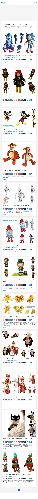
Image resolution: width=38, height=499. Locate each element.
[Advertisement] (19, 11)
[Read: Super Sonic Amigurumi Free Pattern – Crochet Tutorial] (19, 42)
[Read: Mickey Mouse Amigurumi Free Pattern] (19, 118)
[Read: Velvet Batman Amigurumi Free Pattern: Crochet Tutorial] (19, 423)
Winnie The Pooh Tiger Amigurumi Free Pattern (15, 170)
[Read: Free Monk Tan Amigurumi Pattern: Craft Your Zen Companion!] (19, 383)
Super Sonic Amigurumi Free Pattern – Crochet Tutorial (17, 55)
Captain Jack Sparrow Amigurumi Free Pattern (15, 96)
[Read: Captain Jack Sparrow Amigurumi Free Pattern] (19, 81)
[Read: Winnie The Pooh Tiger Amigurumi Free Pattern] (19, 155)
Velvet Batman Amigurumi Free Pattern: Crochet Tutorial (17, 438)
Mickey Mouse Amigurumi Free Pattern (13, 130)
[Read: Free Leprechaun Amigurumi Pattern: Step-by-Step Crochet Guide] (19, 267)
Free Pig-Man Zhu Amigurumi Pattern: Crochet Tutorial (17, 358)
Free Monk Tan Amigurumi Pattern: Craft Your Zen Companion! (19, 396)
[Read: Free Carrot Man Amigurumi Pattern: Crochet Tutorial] (19, 462)
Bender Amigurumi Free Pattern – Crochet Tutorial (16, 205)
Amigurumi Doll (14, 397)
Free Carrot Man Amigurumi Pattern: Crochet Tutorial (16, 474)
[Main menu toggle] (36, 3)
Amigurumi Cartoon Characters (7, 57)
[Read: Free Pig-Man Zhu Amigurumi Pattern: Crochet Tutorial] (19, 343)
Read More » (4, 64)
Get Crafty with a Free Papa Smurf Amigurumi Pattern (17, 245)
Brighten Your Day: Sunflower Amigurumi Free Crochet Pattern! (19, 316)
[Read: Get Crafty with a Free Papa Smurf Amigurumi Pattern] (19, 230)
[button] (8, 2)
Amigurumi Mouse (14, 131)
